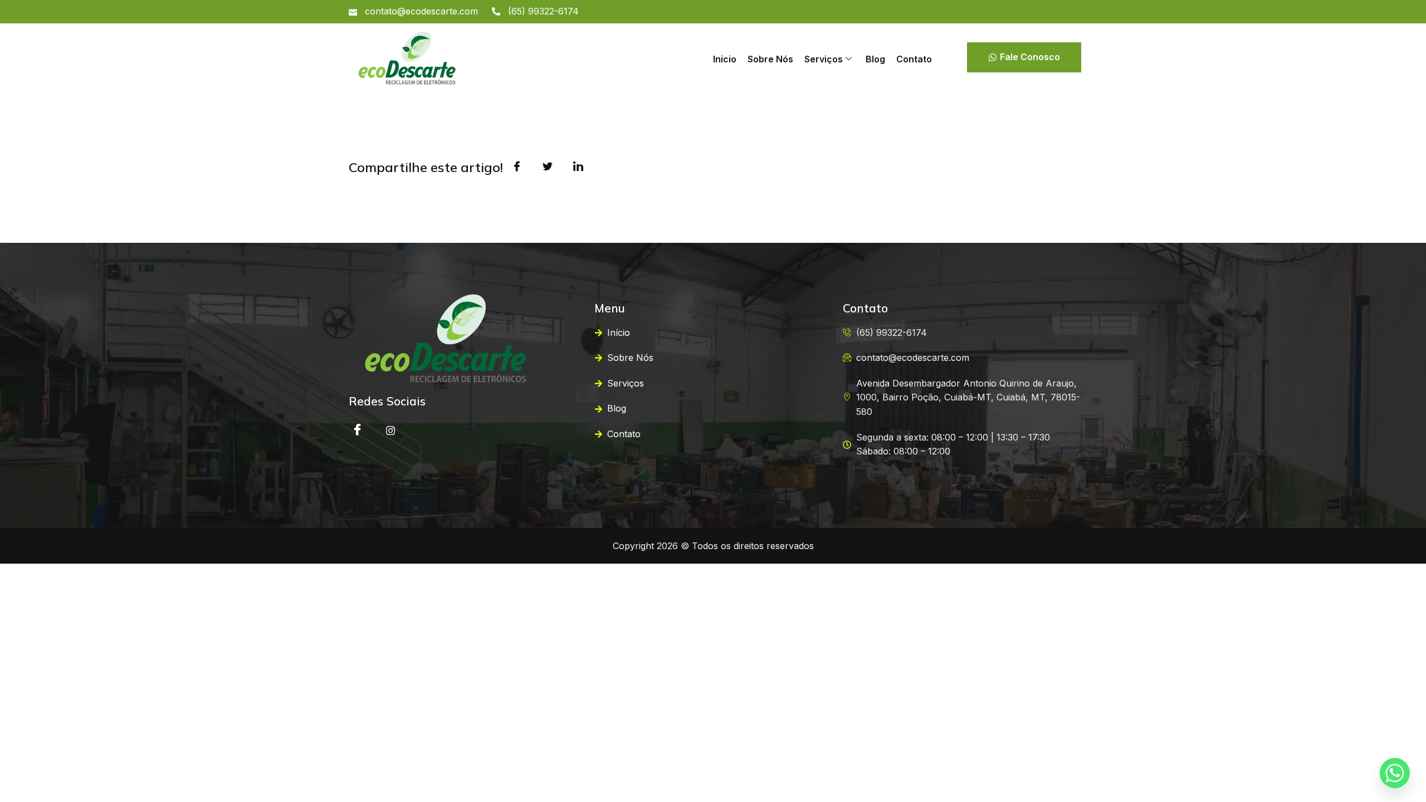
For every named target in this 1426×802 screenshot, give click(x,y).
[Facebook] (357, 430)
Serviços (823, 59)
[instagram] (390, 430)
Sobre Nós (770, 59)
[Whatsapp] (1395, 773)
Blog (875, 59)
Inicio (724, 59)
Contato (914, 59)
